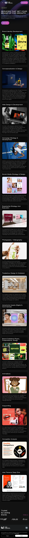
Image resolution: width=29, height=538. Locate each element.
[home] (9, 2)
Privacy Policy (16, 533)
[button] (2, 2)
